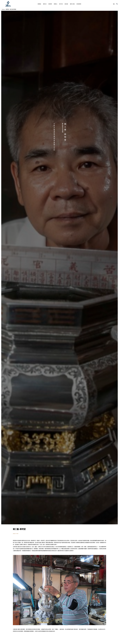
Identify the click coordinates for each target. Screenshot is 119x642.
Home (3, 9)
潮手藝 (7, 9)
